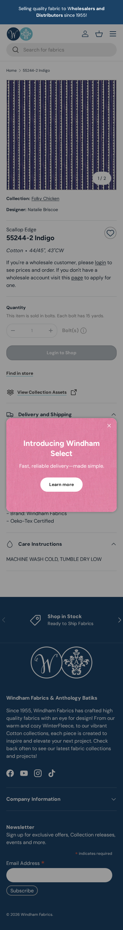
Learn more (61, 484)
